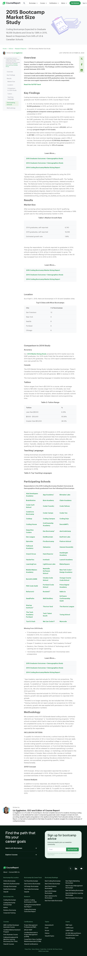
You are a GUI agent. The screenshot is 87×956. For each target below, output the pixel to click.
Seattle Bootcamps (9, 889)
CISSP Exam (69, 930)
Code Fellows (65, 506)
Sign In (85, 3)
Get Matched (75, 3)
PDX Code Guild (32, 586)
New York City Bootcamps (11, 884)
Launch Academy (66, 559)
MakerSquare (65, 564)
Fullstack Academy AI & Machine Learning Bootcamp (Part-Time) (10, 939)
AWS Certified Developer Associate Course (11, 926)
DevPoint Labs (65, 537)
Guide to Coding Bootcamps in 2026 (30, 901)
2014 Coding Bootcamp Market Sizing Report (43, 167)
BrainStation (31, 500)
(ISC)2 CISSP (28, 930)
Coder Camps (48, 513)
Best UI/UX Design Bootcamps (50, 892)
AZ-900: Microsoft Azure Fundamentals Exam (73, 934)
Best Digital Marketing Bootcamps (73, 882)
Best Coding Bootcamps (52, 881)
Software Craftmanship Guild (65, 598)
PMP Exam (69, 925)
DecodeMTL (64, 524)
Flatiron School (65, 541)
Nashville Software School (46, 571)
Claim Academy (65, 500)
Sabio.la (63, 591)
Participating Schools (11, 103)
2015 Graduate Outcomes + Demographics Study (44, 158)
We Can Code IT (49, 621)
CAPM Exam (69, 928)
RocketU (46, 591)
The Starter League (67, 606)
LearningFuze (31, 564)
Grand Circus (31, 554)
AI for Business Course (10, 935)
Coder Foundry (48, 506)
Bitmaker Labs (65, 495)
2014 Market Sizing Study (36, 354)
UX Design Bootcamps (31, 886)
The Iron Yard (48, 606)
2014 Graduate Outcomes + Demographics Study (44, 163)
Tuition (9, 94)
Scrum (47, 930)
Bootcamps (32, 3)
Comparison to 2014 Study (11, 89)
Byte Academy (48, 500)
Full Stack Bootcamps (31, 881)
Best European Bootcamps (74, 898)
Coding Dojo (64, 518)
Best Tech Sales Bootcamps (53, 901)
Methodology (11, 108)
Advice (63, 3)
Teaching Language (10, 98)
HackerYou (30, 559)
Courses (42, 3)
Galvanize (46, 547)
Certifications (53, 3)
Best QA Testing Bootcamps (74, 890)
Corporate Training (9, 913)
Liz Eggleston (17, 53)
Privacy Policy (28, 949)
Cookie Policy (43, 949)
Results (9, 78)
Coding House (31, 524)
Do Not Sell (49, 949)
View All (5, 892)
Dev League (30, 537)
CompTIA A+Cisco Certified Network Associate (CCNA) (33, 940)
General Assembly (66, 547)
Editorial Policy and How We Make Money (12, 65)
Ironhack (46, 559)
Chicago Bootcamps (10, 886)
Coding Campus (49, 518)
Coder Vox (63, 513)
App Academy (48, 495)
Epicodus (29, 541)
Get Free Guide (72, 849)
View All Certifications (31, 944)
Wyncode (63, 621)
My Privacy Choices (57, 949)
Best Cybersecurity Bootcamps (51, 897)
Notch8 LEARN (31, 579)
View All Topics (49, 936)
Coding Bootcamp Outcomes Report (30, 910)
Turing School (65, 614)
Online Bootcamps (9, 881)
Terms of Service (36, 949)
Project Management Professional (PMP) (30, 926)
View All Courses (8, 944)
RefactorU (30, 591)
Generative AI (49, 925)
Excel (46, 928)
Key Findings (11, 75)
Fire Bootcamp (48, 541)
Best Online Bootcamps (52, 884)
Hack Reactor (48, 554)
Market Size (11, 81)
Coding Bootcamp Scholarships (9, 904)
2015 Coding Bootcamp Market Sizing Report (43, 270)
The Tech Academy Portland (29, 614)
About (5, 872)
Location (10, 85)
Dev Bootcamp (48, 531)
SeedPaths (30, 598)
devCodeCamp (65, 531)
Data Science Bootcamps (32, 884)
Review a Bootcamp (9, 910)
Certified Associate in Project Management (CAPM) (31, 935)
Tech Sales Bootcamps (31, 889)
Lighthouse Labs (49, 564)
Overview (10, 71)
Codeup (29, 518)
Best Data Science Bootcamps (50, 887)
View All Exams (70, 938)
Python (47, 933)
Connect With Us (14, 872)
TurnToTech (30, 621)
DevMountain (48, 537)
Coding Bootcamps (9, 900)
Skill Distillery (48, 598)
